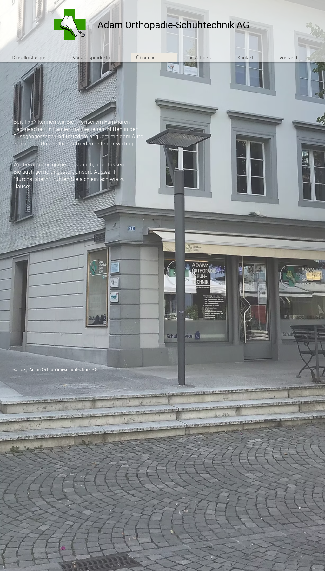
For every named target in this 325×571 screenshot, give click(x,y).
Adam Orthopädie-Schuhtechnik (165, 25)
